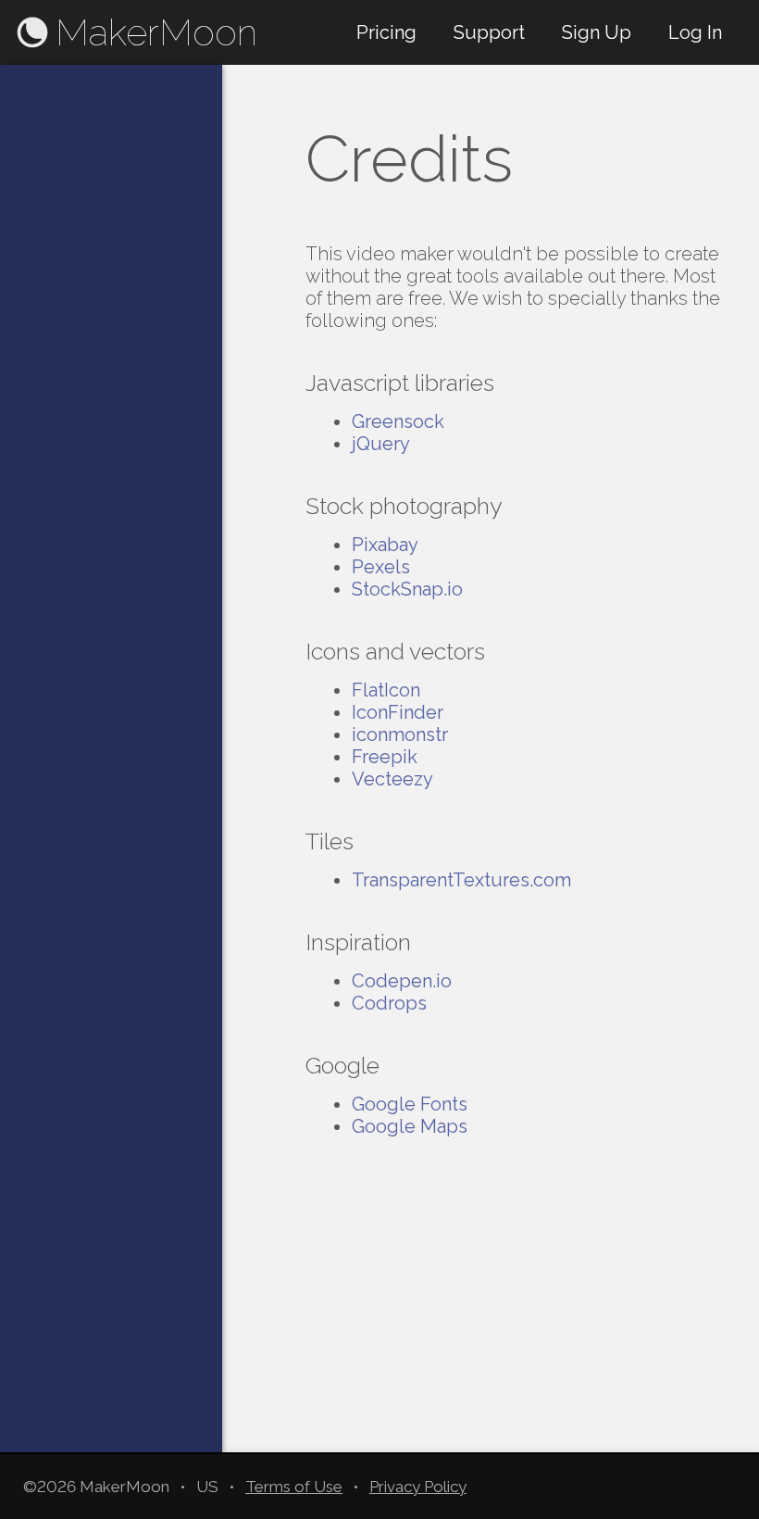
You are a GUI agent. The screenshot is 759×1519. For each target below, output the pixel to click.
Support (489, 32)
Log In (695, 32)
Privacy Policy (418, 1486)
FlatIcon (386, 690)
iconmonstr (400, 734)
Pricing (386, 32)
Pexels (381, 567)
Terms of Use (293, 1486)
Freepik (384, 757)
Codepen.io (402, 981)
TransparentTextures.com (461, 880)
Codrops (389, 1003)
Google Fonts (409, 1104)
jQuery (381, 444)
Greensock (398, 421)
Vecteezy (392, 779)
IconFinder (397, 712)
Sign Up (596, 32)
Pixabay (385, 545)
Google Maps (409, 1126)
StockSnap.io (407, 589)
